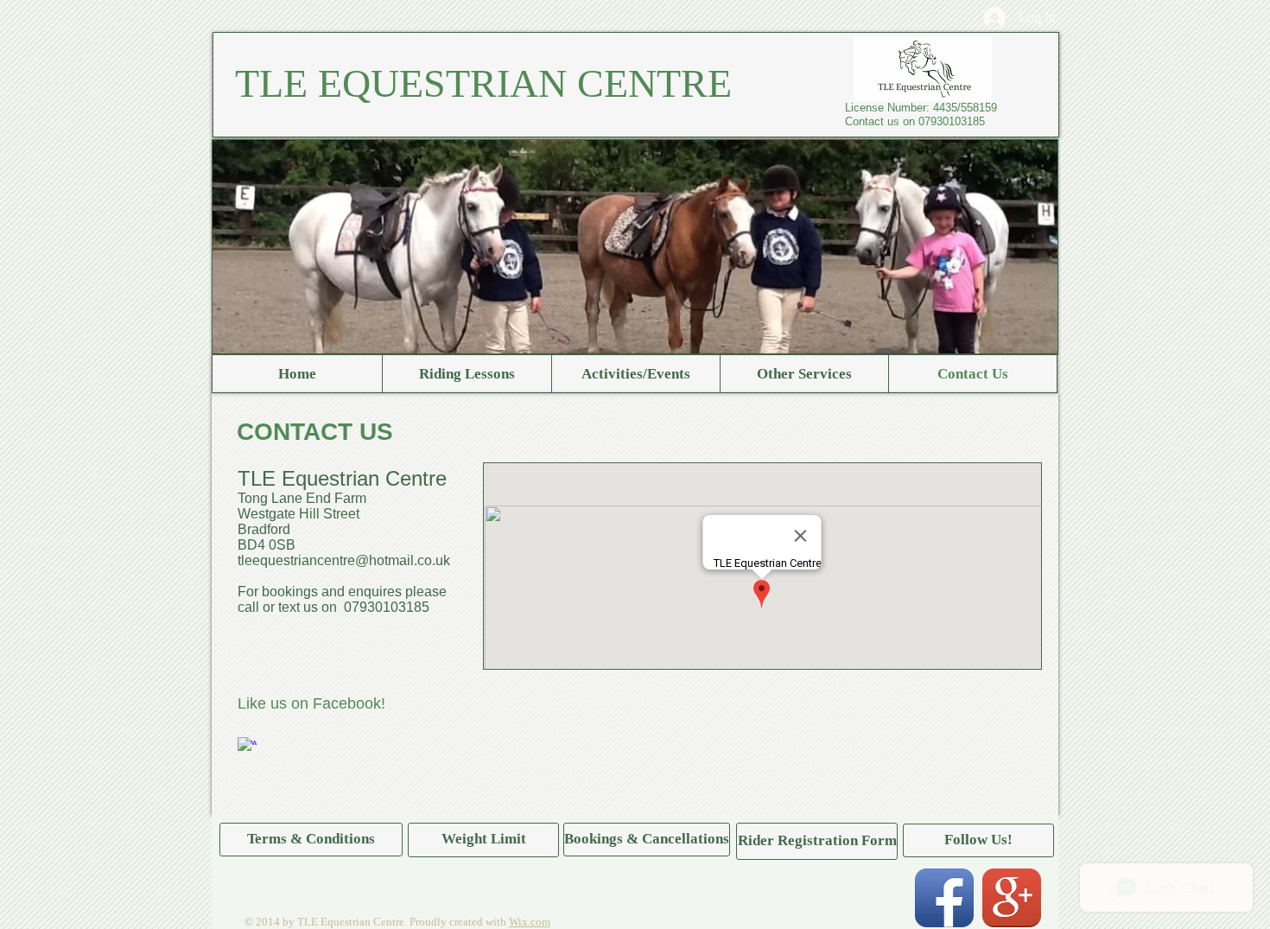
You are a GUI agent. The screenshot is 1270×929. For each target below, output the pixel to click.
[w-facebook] (247, 746)
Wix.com (529, 921)
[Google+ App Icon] (1011, 898)
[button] (978, 840)
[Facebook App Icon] (944, 898)
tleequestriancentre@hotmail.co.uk (344, 560)
